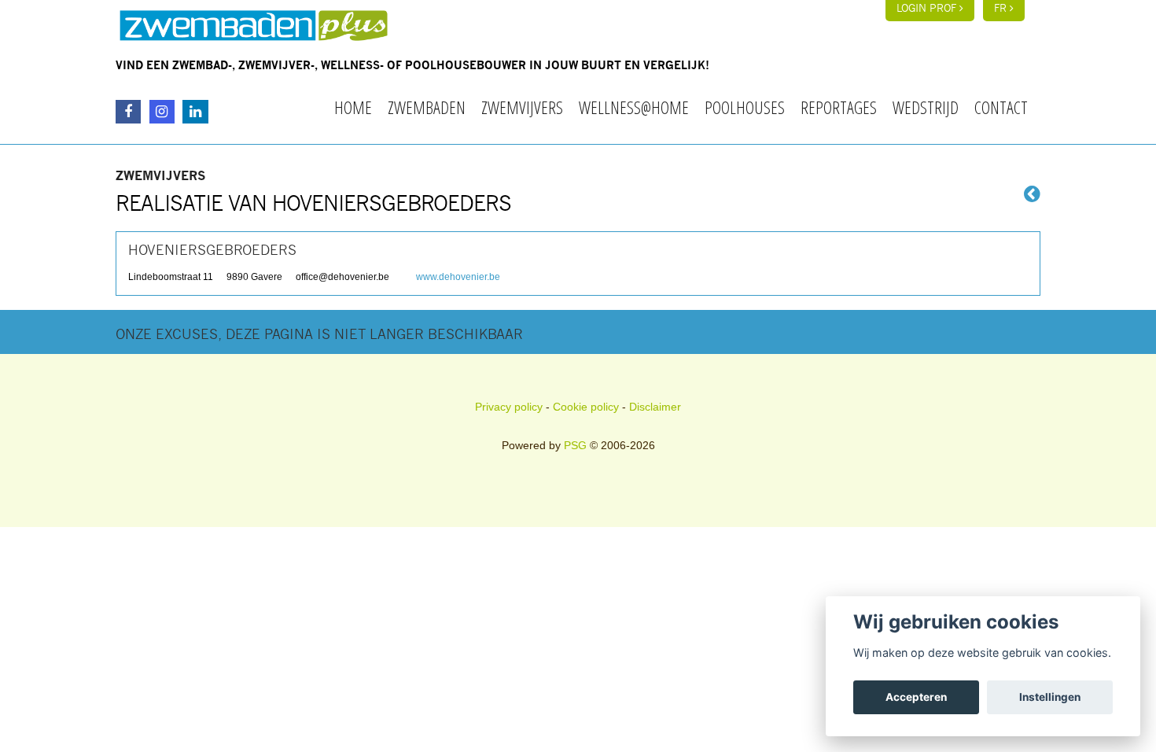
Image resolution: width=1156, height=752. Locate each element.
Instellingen (1050, 697)
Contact (1001, 107)
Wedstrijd (926, 107)
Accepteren (916, 697)
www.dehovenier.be (458, 276)
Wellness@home (634, 107)
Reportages (839, 107)
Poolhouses (745, 107)
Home (353, 107)
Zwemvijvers (522, 107)
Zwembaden (427, 107)
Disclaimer (655, 406)
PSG (575, 445)
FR (1002, 9)
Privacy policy (509, 406)
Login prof (927, 9)
